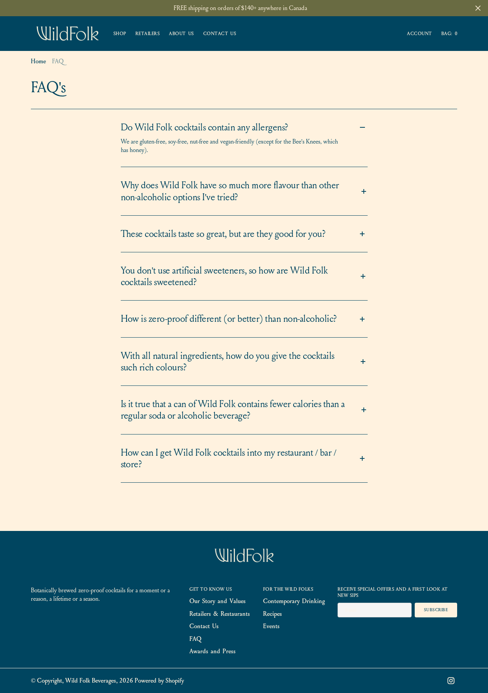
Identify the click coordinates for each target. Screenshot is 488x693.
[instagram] (451, 680)
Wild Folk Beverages (90, 680)
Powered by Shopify (159, 680)
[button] (419, 33)
